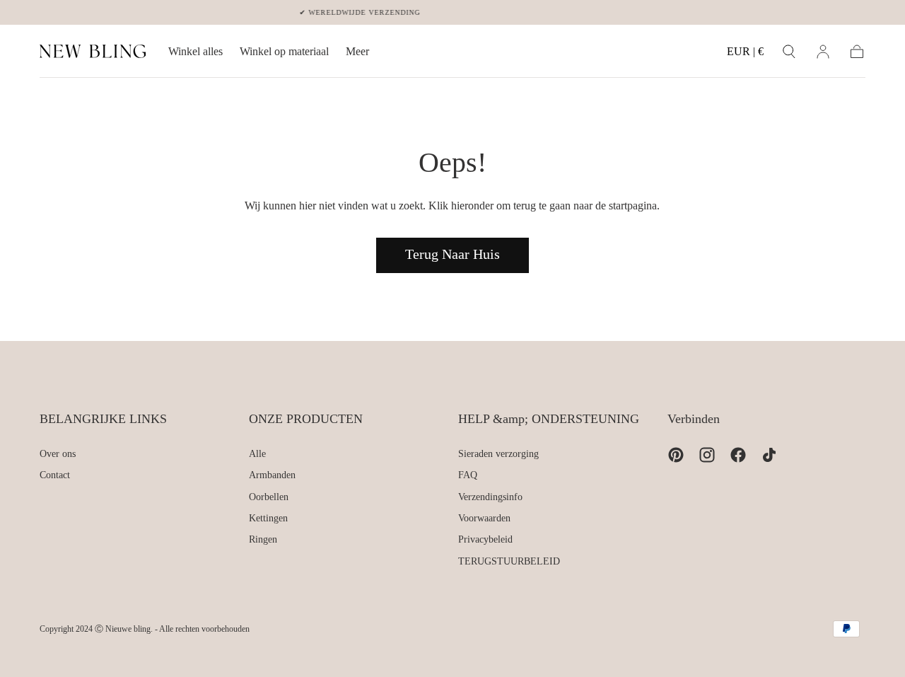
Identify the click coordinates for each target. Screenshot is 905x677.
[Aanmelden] (822, 51)
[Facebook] (738, 454)
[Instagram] (707, 454)
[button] (745, 54)
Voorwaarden (484, 518)
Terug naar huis (452, 254)
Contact (55, 475)
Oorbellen (268, 497)
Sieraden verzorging (498, 454)
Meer (357, 51)
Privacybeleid (485, 539)
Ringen (263, 539)
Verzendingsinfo (490, 497)
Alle (257, 454)
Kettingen (268, 518)
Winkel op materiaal (284, 51)
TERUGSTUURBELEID (509, 561)
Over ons (58, 454)
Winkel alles (195, 51)
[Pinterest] (675, 454)
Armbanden (272, 475)
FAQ (467, 475)
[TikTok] (769, 454)
